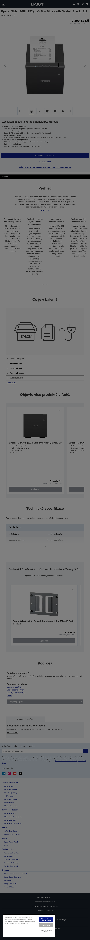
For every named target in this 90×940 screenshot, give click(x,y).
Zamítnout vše (46, 925)
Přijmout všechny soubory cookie (46, 919)
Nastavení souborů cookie (46, 931)
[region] (29, 925)
